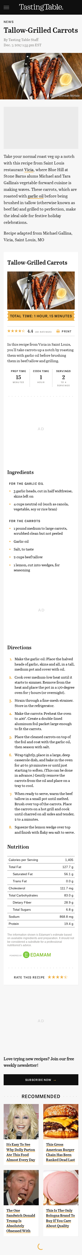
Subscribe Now (38, 1080)
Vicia (28, 169)
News (9, 21)
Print (67, 331)
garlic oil (36, 196)
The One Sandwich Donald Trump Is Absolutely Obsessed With (20, 1220)
